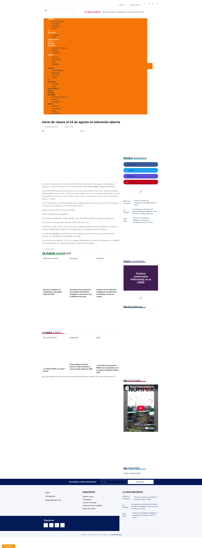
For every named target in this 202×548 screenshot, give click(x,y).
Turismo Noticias (58, 21)
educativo (55, 233)
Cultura (51, 93)
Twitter (131, 170)
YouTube (132, 182)
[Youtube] (62, 525)
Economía (51, 46)
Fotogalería (56, 26)
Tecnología (55, 53)
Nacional (55, 57)
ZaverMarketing (116, 534)
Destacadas (48, 127)
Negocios (55, 50)
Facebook (130, 164)
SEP (52, 249)
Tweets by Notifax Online (132, 473)
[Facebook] (145, 3)
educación (48, 249)
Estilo (50, 91)
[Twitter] (149, 3)
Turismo (51, 19)
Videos (54, 28)
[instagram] (153, 3)
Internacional (56, 59)
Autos (54, 86)
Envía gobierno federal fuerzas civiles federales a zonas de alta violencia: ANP (81, 367)
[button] (95, 66)
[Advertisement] (81, 314)
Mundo (50, 55)
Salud (54, 62)
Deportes (51, 33)
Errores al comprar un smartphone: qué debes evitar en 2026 (52, 292)
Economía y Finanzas (59, 48)
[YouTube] (157, 3)
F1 (48, 80)
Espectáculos (53, 39)
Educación (55, 64)
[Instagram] (57, 525)
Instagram (130, 176)
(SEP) (95, 187)
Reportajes (56, 24)
